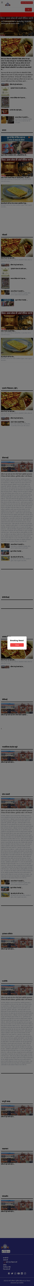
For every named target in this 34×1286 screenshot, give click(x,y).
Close (17, 645)
